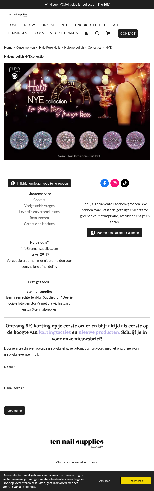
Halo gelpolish (74, 47)
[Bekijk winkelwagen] (108, 33)
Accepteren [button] (136, 480)
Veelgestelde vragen (39, 206)
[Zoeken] (97, 33)
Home (8, 47)
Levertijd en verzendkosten (39, 212)
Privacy (93, 462)
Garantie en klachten (39, 224)
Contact (39, 200)
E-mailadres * (14, 388)
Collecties (94, 47)
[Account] (86, 33)
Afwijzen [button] (104, 480)
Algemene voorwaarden (71, 462)
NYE (108, 47)
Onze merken (25, 47)
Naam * (9, 367)
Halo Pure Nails (49, 47)
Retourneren (39, 218)
